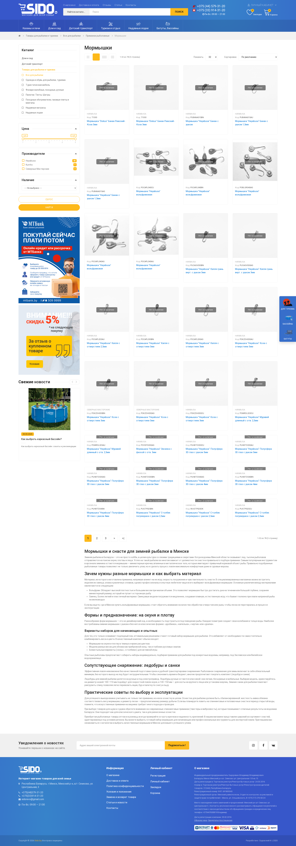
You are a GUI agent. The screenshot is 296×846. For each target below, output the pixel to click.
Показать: (199, 57)
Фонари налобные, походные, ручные (45, 90)
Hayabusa (92, 114)
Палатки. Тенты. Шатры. (38, 95)
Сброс (49, 199)
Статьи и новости (116, 802)
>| (123, 538)
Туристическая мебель (38, 85)
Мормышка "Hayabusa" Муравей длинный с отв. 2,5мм (252, 419)
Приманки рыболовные (97, 36)
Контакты (131, 5)
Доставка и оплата (89, 5)
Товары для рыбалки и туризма (42, 36)
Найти (49, 207)
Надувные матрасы (36, 107)
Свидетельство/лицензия (220, 820)
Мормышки (120, 36)
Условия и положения (118, 791)
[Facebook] (263, 745)
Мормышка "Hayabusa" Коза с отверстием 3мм (251, 345)
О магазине (69, 5)
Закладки (155, 787)
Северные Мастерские (98, 410)
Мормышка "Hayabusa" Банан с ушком (202, 123)
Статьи (118, 5)
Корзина (155, 793)
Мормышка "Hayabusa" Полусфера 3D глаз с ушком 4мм (204, 482)
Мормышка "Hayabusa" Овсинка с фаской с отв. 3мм (154, 451)
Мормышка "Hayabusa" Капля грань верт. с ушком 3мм (204, 271)
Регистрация (157, 775)
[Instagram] (253, 745)
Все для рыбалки (72, 36)
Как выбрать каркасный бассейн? (41, 439)
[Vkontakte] (273, 745)
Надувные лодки (34, 112)
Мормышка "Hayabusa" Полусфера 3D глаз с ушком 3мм (204, 451)
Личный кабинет (262, 5)
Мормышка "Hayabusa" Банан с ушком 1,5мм (251, 123)
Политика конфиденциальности (125, 786)
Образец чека (200, 820)
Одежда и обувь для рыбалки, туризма (46, 80)
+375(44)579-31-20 (32, 792)
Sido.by (38, 840)
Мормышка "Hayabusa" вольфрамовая (148, 193)
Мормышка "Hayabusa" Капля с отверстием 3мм (152, 345)
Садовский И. (265, 840)
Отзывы (107, 5)
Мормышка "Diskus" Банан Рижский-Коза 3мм (106, 123)
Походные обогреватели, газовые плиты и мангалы (47, 101)
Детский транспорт (32, 64)
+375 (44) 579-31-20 (211, 6)
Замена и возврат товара (121, 797)
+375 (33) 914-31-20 (211, 10)
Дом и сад (27, 58)
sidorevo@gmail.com (33, 799)
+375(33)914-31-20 (32, 795)
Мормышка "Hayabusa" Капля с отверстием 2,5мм (103, 345)
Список (112, 57)
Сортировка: (230, 57)
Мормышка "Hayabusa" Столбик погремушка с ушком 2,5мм (153, 514)
